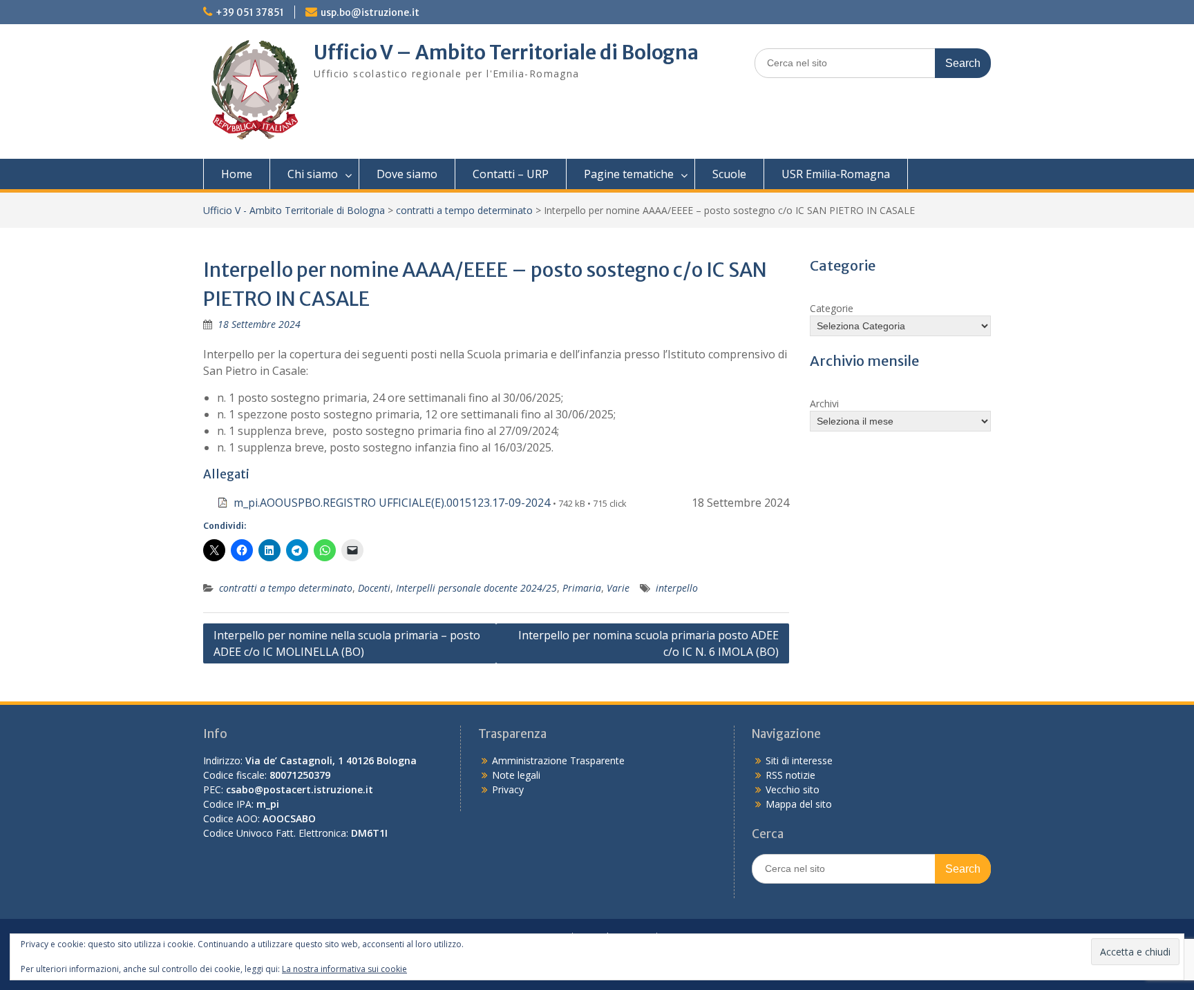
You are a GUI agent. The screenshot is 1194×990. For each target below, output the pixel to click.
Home (236, 174)
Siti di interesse (799, 760)
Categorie (831, 308)
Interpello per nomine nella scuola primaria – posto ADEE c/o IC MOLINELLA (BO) (347, 643)
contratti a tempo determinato (464, 210)
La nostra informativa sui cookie (344, 969)
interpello (677, 587)
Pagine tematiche (629, 174)
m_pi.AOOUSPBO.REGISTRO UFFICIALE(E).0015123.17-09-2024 (392, 502)
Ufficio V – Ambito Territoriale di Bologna (506, 52)
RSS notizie (790, 775)
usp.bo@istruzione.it (370, 12)
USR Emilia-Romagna (835, 174)
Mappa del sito (799, 804)
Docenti (374, 587)
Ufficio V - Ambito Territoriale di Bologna (294, 210)
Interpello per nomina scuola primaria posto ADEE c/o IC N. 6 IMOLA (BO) (648, 643)
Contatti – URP (511, 174)
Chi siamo (312, 174)
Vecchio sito (792, 789)
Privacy (508, 789)
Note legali (516, 775)
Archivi (824, 403)
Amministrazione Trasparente (558, 760)
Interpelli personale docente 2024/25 (476, 587)
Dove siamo (407, 174)
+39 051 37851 (250, 12)
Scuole (729, 174)
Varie (618, 587)
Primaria (581, 587)
